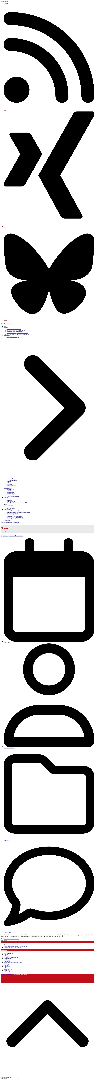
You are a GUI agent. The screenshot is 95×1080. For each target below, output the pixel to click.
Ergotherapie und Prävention (12, 536)
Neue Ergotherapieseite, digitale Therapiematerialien (16, 946)
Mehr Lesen (3, 938)
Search (2, 940)
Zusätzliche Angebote (9, 972)
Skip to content (4, 1)
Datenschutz (9, 974)
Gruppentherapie (7, 958)
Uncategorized (7, 970)
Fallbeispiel (6, 956)
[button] (10, 522)
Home (2, 532)
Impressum (3, 974)
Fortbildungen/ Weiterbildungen (11, 957)
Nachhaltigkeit (7, 964)
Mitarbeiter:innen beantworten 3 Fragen (13, 962)
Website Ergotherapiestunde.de (11, 944)
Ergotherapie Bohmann (9, 748)
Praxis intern (6, 965)
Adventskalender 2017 (9, 953)
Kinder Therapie (7, 961)
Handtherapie (7, 960)
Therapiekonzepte (8, 969)
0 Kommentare (7, 932)
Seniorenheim (7, 966)
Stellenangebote (7, 968)
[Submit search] (18, 940)
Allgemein (6, 840)
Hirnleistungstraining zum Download (12, 947)
